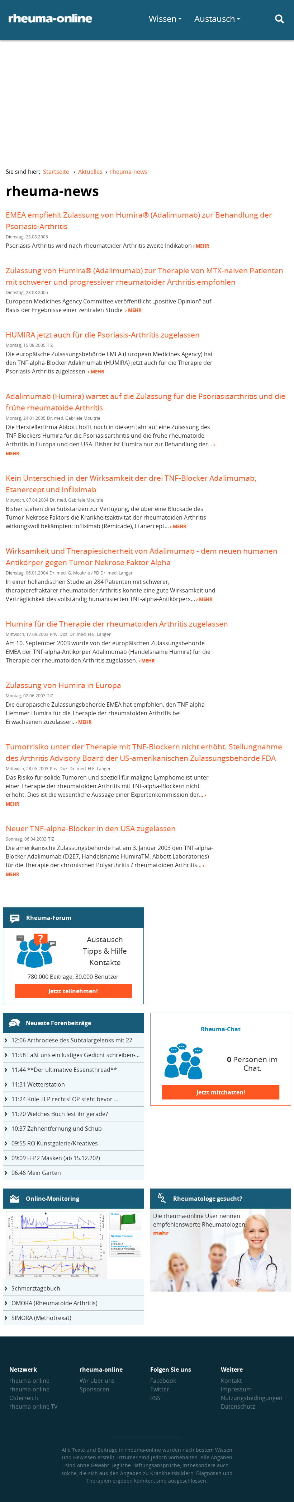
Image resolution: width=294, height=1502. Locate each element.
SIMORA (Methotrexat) (41, 1318)
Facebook (163, 1381)
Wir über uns (97, 1381)
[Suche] (279, 19)
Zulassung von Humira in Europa (63, 685)
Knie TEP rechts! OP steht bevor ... (64, 1099)
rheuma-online (29, 1381)
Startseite (56, 172)
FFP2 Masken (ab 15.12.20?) (55, 1158)
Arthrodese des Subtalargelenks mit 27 (71, 1040)
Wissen (163, 18)
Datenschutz (238, 1406)
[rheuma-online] (50, 22)
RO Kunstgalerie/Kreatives (54, 1143)
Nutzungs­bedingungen (252, 1398)
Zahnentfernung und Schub (56, 1129)
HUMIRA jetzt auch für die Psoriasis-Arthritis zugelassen (103, 334)
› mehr (201, 246)
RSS (155, 1398)
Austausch (214, 18)
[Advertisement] (147, 99)
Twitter (159, 1389)
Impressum (236, 1389)
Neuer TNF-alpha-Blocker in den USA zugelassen (91, 828)
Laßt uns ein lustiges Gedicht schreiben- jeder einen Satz (77, 1055)
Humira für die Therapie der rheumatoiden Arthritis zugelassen (117, 623)
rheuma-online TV (33, 1406)
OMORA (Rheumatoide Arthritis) (54, 1303)
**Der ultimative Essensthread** (64, 1070)
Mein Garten (36, 1173)
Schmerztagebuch (35, 1288)
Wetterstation (38, 1084)
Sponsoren (94, 1389)
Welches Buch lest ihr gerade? (59, 1114)
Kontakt (231, 1381)
